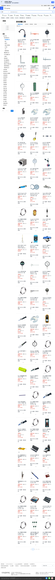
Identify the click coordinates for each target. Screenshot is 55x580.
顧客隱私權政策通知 (4, 565)
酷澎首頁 (3, 17)
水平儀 (6, 47)
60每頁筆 (49, 24)
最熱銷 (35, 24)
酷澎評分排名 (20, 24)
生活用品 (12, 17)
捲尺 (5, 41)
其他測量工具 (28, 17)
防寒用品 (5, 99)
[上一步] (28, 549)
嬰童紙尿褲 (5, 103)
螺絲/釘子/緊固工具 (7, 64)
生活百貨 (5, 86)
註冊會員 (45, 5)
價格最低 (26, 24)
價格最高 (31, 24)
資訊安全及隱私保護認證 (25, 565)
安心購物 (11, 565)
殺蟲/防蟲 (5, 90)
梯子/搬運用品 (6, 60)
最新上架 (18, 26)
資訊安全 (17, 565)
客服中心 (48, 5)
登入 (42, 5)
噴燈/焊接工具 (6, 67)
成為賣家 (52, 5)
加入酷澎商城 (33, 565)
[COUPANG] (6, 573)
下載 (53, 2)
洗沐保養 (5, 97)
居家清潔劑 (5, 77)
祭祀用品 (5, 105)
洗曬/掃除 (5, 84)
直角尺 (6, 43)
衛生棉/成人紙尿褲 (6, 73)
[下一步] (41, 549)
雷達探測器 (7, 50)
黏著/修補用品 (6, 65)
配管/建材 (6, 58)
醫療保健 (5, 95)
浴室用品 (5, 79)
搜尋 (12, 110)
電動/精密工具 (6, 52)
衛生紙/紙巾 (5, 71)
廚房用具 (5, 80)
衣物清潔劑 (5, 75)
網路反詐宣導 (3, 567)
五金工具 (16, 17)
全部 (2, 11)
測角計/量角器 (7, 45)
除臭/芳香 (5, 88)
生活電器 (5, 92)
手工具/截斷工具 (7, 54)
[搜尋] (52, 12)
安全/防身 (5, 93)
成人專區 (5, 101)
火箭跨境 (7, 17)
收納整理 (5, 82)
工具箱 (5, 56)
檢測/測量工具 (22, 17)
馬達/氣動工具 (6, 62)
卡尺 (5, 48)
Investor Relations (9, 563)
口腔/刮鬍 (5, 69)
